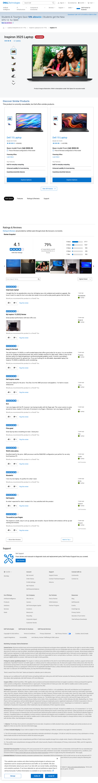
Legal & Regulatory (9, 637)
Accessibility (23, 637)
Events (74, 605)
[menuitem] (22, 9)
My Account (29, 575)
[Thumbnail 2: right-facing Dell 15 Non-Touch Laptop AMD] (55, 124)
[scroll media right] (93, 266)
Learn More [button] (10, 157)
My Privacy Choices (61, 633)
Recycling (29, 616)
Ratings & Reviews (33, 198)
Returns (51, 582)
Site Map (6, 576)
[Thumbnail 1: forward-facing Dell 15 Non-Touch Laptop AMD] (55, 118)
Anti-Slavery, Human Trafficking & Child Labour (45, 637)
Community (75, 575)
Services (6, 609)
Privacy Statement (45, 633)
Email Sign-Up (76, 609)
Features (20, 198)
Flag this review (23, 303)
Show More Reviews (15, 539)
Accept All (51, 776)
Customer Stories (31, 622)
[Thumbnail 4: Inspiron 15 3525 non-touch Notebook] (13, 70)
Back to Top (66, 539)
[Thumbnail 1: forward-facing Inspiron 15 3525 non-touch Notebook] (13, 51)
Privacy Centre (76, 612)
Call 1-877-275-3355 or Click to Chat (82, 14)
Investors (29, 609)
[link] (72, 3)
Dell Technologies (9, 629)
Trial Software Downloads (79, 619)
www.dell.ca (14, 655)
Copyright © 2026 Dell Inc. (11, 633)
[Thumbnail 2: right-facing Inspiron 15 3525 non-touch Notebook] (13, 57)
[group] (60, 63)
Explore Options (26, 180)
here (49, 668)
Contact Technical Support (57, 579)
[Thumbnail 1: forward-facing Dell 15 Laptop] (10, 118)
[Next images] (13, 84)
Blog (73, 598)
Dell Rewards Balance (32, 589)
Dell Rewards (75, 602)
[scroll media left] (4, 266)
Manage (12, 776)
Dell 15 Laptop (14, 137)
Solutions (6, 605)
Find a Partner (53, 598)
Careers (28, 602)
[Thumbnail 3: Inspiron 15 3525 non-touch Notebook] (13, 63)
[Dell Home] (3, 28)
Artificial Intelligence (10, 598)
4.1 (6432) (17, 41)
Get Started (20, 560)
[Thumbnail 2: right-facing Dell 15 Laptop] (10, 124)
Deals (5, 612)
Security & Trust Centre (78, 616)
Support (46, 198)
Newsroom (29, 612)
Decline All (37, 776)
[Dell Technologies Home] (11, 3)
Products (6, 602)
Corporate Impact (31, 619)
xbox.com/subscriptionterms (76, 767)
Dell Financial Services (44, 629)
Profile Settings (30, 582)
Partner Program (54, 605)
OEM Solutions (53, 602)
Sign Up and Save (7, 23)
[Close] (57, 758)
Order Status (30, 579)
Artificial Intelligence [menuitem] (6, 8)
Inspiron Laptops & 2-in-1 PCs (38, 27)
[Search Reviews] (38, 279)
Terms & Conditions (29, 633)
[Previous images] (13, 46)
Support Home (53, 575)
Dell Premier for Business (85, 8)
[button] (62, 3)
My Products (30, 585)
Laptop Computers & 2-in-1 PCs (16, 27)
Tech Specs (9, 198)
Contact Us (75, 579)
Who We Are (29, 598)
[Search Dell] (53, 2)
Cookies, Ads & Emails (81, 633)
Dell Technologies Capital (33, 605)
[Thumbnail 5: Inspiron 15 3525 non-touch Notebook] (13, 76)
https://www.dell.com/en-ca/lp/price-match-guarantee (32, 752)
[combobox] (39, 2)
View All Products (47, 188)
